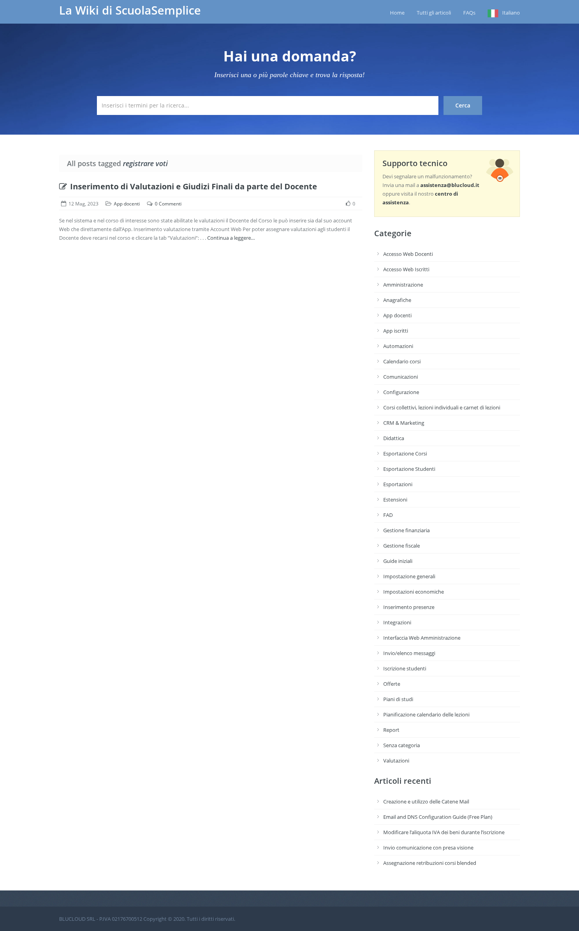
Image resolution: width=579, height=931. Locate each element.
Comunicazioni (400, 376)
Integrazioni (397, 622)
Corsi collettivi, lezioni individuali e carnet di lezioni (441, 407)
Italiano (511, 12)
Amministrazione (403, 284)
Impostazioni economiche (413, 591)
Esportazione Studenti (409, 468)
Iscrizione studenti (404, 668)
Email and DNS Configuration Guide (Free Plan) (437, 816)
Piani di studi (398, 699)
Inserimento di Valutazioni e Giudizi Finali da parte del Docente (193, 186)
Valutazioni (396, 760)
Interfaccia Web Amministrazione (421, 637)
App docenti (127, 203)
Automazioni (398, 346)
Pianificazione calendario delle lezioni (426, 714)
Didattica (393, 438)
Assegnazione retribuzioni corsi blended (429, 862)
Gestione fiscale (401, 545)
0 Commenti (168, 203)
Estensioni (395, 499)
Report (391, 729)
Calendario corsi (402, 361)
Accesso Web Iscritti (406, 269)
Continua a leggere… (231, 237)
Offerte (391, 683)
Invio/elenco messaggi (409, 653)
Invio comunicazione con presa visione (428, 847)
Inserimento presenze (408, 607)
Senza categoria (401, 745)
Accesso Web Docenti (408, 253)
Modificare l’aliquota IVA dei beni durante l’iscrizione (444, 832)
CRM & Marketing (403, 422)
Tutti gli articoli (434, 12)
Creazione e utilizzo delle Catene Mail (426, 801)
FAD (388, 514)
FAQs (469, 12)
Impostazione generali (409, 576)
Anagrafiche (397, 300)
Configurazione (401, 392)
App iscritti (395, 330)
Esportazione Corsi (405, 453)
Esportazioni (397, 484)
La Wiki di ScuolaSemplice (130, 10)
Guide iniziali (397, 561)
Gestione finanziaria (406, 530)
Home (397, 12)
